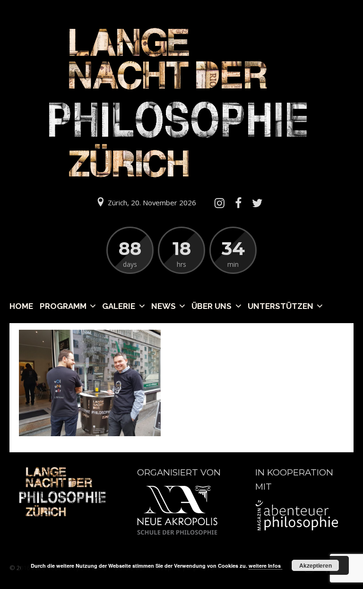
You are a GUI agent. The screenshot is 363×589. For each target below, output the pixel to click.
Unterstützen (280, 306)
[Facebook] (238, 202)
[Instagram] (219, 202)
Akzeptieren (315, 565)
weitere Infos (265, 565)
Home (21, 306)
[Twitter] (257, 202)
